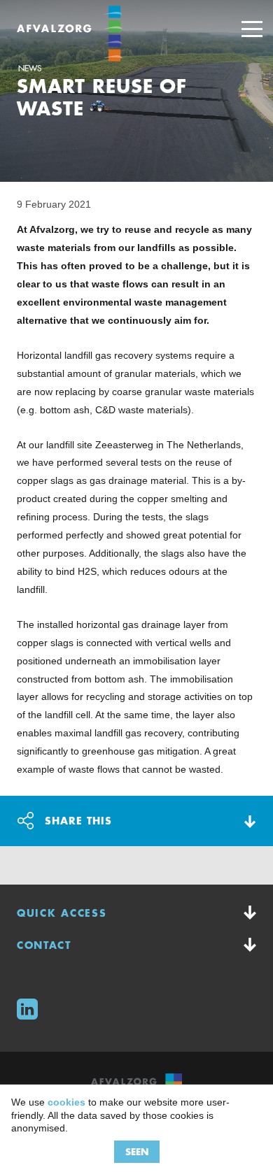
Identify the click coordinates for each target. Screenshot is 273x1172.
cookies (66, 1102)
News (29, 68)
